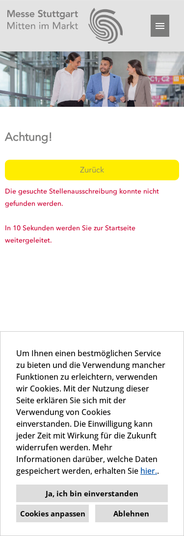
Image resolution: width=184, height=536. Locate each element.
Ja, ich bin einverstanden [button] (92, 493)
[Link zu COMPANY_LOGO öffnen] (65, 25)
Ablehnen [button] (131, 513)
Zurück (92, 169)
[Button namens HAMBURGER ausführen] (160, 26)
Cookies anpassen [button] (52, 513)
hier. (148, 470)
